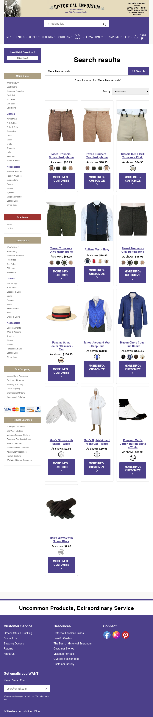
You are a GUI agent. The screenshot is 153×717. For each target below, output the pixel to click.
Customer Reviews (15, 380)
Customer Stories (64, 648)
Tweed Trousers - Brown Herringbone (61, 155)
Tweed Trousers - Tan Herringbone (97, 155)
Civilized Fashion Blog (66, 658)
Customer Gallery (64, 664)
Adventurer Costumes (17, 451)
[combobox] (86, 71)
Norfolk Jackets (14, 455)
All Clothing (12, 118)
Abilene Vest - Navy (97, 249)
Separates (11, 131)
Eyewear (11, 192)
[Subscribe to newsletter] (46, 688)
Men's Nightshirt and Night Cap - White (97, 441)
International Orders (16, 392)
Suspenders (12, 179)
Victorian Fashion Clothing (18, 434)
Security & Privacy (15, 384)
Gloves (10, 188)
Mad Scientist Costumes (18, 447)
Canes (10, 184)
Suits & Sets (12, 126)
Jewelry (10, 336)
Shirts (9, 143)
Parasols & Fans (14, 348)
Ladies (20, 36)
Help (126, 36)
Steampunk (112, 36)
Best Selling (12, 86)
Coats (9, 135)
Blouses (10, 299)
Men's (9, 223)
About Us (9, 653)
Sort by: (107, 91)
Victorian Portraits (64, 653)
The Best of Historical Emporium (73, 643)
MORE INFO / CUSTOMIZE (61, 179)
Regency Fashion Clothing (19, 438)
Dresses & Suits (14, 291)
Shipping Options (14, 643)
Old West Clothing (15, 430)
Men (9, 36)
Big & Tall (11, 95)
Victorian (64, 36)
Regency (47, 36)
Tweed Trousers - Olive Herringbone (61, 250)
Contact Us (10, 638)
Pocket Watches (14, 175)
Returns (8, 648)
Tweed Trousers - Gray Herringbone (132, 250)
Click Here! (22, 58)
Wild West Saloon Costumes (19, 459)
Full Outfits (12, 122)
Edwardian (93, 36)
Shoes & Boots (13, 160)
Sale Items (11, 107)
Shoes (33, 36)
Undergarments (14, 327)
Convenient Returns (16, 396)
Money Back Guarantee (17, 375)
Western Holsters (15, 171)
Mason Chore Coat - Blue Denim (133, 344)
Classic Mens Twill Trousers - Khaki (133, 155)
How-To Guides (63, 638)
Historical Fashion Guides (69, 633)
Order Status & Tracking (18, 633)
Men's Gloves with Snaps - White (61, 441)
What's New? (13, 82)
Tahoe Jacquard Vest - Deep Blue (97, 344)
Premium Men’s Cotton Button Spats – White (133, 443)
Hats (9, 151)
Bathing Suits (12, 200)
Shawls (10, 344)
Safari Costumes (14, 443)
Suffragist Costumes (16, 426)
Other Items (12, 204)
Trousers (11, 147)
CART (143, 35)
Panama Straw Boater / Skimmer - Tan (61, 346)
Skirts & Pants (13, 308)
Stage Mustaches (15, 196)
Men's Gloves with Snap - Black (61, 539)
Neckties (11, 156)
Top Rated (11, 99)
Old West (78, 37)
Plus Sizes (11, 259)
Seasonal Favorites (15, 90)
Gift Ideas (11, 103)
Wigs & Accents (14, 331)
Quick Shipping (13, 388)
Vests (9, 139)
